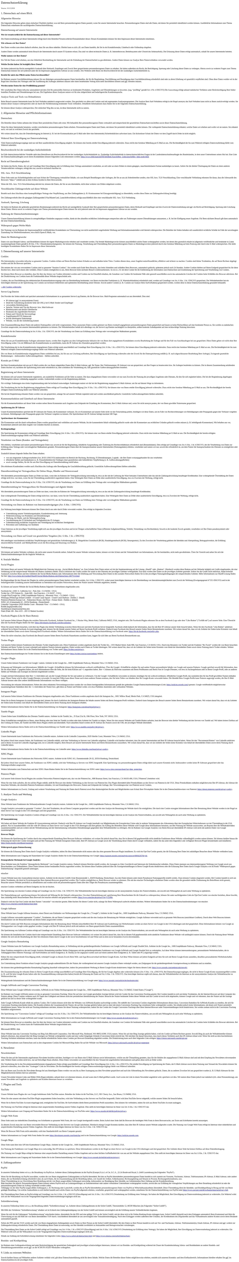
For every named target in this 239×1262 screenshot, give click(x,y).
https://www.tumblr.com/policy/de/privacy (87, 727)
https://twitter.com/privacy (74, 649)
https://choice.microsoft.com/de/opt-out (172, 1038)
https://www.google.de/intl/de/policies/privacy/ (101, 1157)
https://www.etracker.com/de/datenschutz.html (19, 904)
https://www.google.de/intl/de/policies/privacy (108, 1111)
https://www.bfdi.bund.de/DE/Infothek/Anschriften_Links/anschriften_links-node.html (115, 157)
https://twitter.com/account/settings (83, 654)
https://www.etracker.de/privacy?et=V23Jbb (95, 897)
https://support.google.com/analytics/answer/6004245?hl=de (123, 856)
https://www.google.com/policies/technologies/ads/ (118, 980)
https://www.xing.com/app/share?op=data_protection (121, 769)
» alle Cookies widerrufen (11, 287)
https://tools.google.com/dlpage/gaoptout (17, 843)
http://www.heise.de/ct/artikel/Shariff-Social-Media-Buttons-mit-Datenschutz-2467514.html (44, 576)
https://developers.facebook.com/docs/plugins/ (53, 623)
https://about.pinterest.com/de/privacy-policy (214, 789)
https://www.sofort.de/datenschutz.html (76, 1236)
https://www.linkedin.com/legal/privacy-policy (90, 749)
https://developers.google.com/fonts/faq (65, 1135)
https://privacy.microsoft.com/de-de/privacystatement (128, 1043)
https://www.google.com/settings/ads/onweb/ (169, 968)
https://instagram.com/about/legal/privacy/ (84, 707)
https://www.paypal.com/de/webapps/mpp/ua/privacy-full (205, 1190)
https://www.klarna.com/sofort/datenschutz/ (113, 1236)
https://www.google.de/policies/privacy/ (122, 1018)
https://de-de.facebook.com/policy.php (144, 631)
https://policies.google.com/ (177, 685)
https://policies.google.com (127, 1135)
